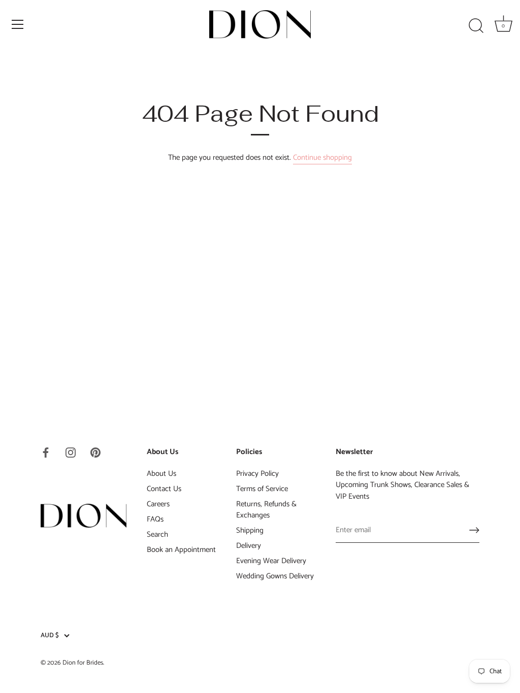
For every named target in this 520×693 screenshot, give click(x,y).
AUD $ (50, 636)
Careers (158, 504)
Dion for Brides (82, 662)
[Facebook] (46, 451)
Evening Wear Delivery (271, 561)
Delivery (248, 545)
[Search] (476, 26)
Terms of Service (262, 488)
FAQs (155, 519)
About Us (161, 473)
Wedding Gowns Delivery (275, 576)
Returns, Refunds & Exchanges (266, 510)
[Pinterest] (95, 451)
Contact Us (164, 488)
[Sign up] (474, 530)
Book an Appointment (181, 549)
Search (157, 534)
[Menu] (18, 24)
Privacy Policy (257, 473)
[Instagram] (71, 451)
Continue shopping (322, 157)
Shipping (250, 530)
